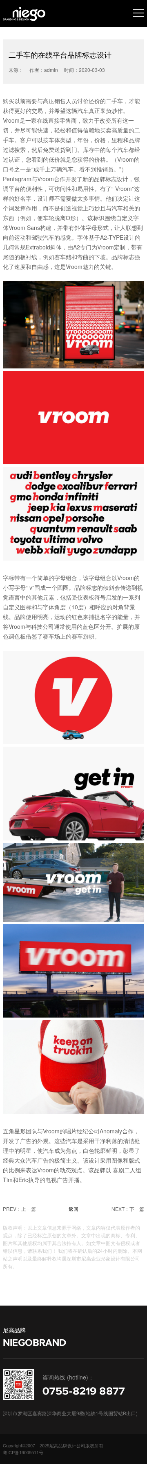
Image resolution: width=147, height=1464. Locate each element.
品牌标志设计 (111, 179)
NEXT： (120, 1208)
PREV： (12, 1208)
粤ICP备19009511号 (23, 1452)
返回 (73, 1208)
